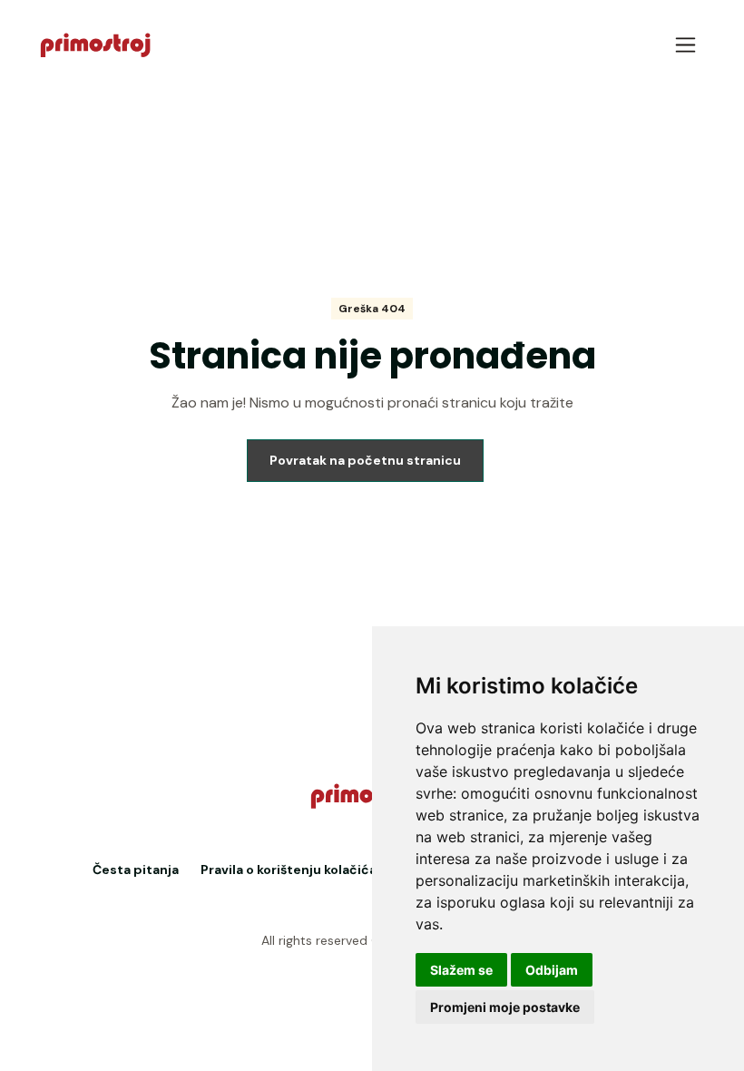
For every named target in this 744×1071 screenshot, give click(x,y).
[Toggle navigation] (685, 45)
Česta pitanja (136, 869)
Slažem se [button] (461, 970)
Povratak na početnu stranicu (365, 460)
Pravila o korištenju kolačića (289, 869)
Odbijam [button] (551, 970)
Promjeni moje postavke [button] (505, 1007)
